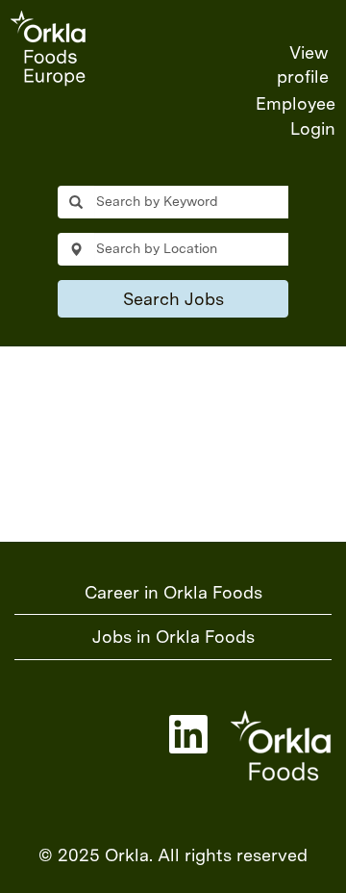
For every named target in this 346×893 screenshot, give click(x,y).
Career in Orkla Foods (173, 592)
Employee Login (295, 116)
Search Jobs (173, 299)
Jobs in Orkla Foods (173, 636)
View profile (303, 65)
